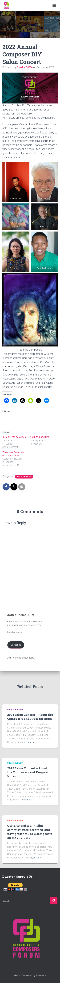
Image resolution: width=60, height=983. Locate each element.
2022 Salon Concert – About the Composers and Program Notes (28, 772)
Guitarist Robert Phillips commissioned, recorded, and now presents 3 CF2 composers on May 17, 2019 (29, 832)
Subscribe (16, 645)
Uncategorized (24, 476)
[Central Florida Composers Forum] (7, 6)
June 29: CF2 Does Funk (14, 437)
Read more (32, 742)
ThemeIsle (41, 975)
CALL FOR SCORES (39, 437)
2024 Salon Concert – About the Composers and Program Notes (30, 717)
